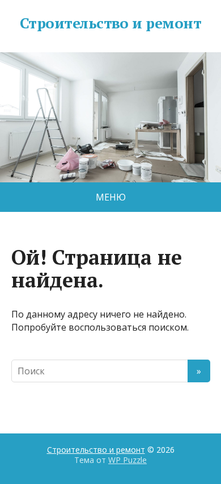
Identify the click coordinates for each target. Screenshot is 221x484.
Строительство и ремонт (111, 23)
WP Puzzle (127, 459)
